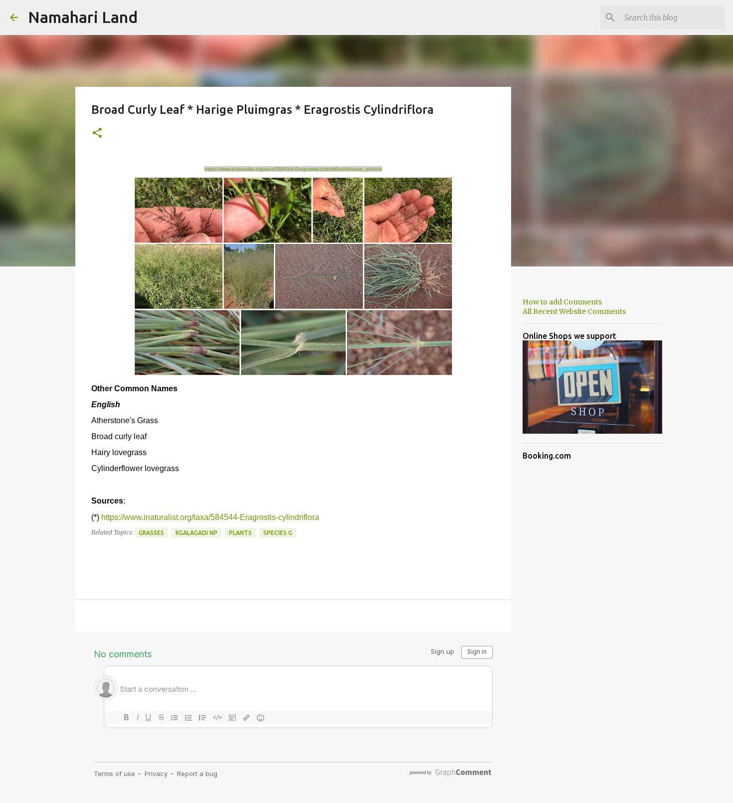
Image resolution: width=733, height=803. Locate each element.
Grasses (151, 533)
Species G (277, 533)
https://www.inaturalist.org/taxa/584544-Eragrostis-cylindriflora (210, 517)
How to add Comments (562, 301)
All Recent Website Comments (574, 311)
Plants (240, 533)
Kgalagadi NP (196, 533)
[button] (97, 133)
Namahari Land (83, 17)
